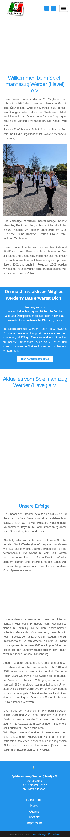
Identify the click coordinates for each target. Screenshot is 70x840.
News (34, 805)
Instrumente (34, 800)
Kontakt (34, 817)
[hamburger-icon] (63, 8)
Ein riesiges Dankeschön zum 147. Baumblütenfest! (31, 403)
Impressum (34, 823)
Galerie (34, 811)
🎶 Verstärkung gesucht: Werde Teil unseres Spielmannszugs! (30, 461)
